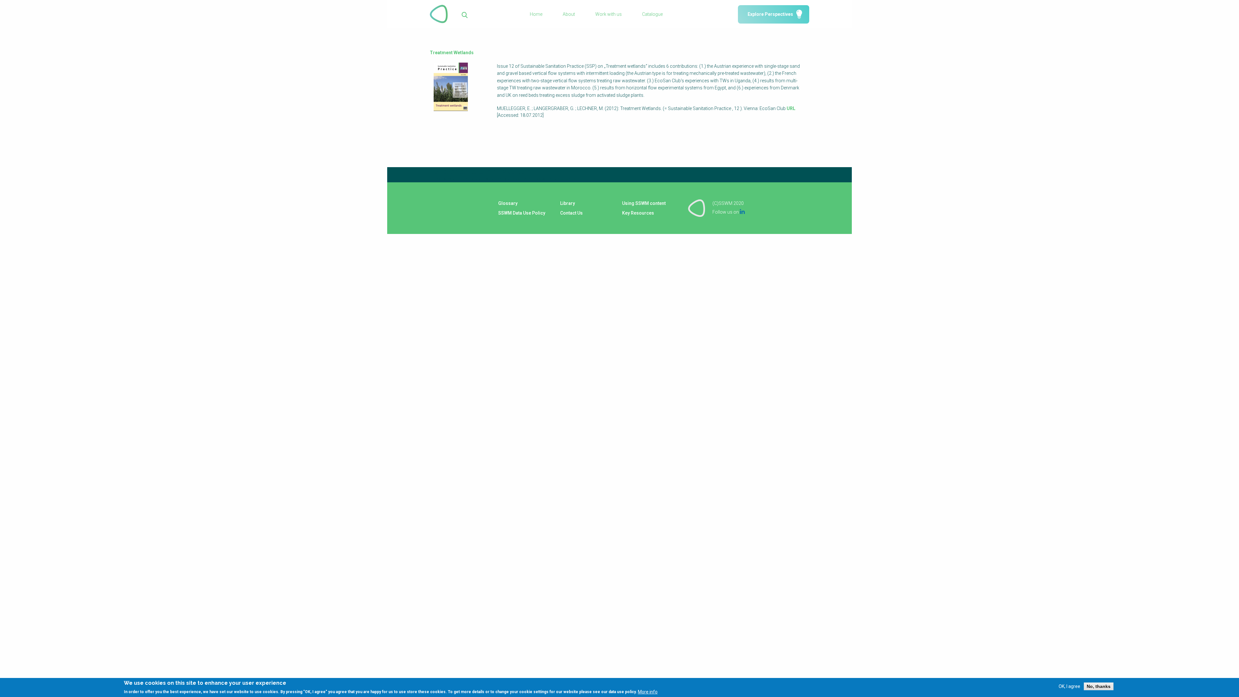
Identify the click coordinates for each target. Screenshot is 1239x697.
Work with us (608, 14)
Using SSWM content (644, 203)
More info (648, 691)
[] (465, 14)
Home (536, 14)
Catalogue (652, 14)
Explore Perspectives (770, 14)
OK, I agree (1069, 686)
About (569, 14)
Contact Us (571, 213)
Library (567, 203)
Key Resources (638, 213)
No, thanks (1099, 686)
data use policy (622, 692)
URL (791, 108)
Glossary (508, 203)
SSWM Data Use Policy (521, 213)
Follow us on (728, 212)
